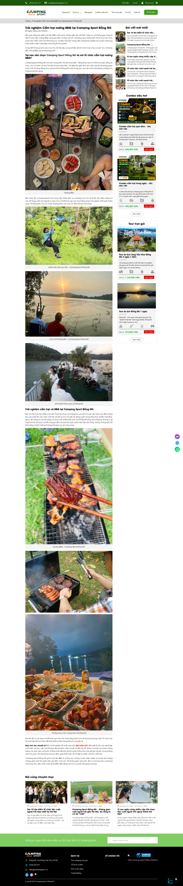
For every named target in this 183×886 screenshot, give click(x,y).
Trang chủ (66, 12)
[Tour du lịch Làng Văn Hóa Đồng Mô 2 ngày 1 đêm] (136, 239)
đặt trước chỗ (82, 745)
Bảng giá (88, 12)
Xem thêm (137, 214)
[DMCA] (131, 855)
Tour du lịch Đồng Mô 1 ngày (133, 311)
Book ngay (151, 12)
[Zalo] (177, 443)
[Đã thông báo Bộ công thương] (143, 855)
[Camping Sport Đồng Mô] (33, 854)
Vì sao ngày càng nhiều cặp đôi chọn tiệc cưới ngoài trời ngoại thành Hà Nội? (142, 56)
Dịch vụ (76, 12)
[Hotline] (177, 449)
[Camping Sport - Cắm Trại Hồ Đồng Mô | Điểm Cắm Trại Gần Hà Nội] (36, 12)
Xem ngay (149, 149)
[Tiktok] (31, 875)
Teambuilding (76, 873)
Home (27, 21)
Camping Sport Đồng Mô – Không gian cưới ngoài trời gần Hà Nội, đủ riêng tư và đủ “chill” (142, 44)
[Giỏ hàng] (156, 3)
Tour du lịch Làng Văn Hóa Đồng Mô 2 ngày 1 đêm (135, 255)
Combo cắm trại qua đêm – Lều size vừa (135, 127)
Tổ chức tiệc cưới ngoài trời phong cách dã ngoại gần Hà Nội (141, 80)
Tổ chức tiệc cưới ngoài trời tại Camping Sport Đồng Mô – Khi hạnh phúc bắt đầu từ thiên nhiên (141, 68)
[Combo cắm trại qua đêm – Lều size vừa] (136, 110)
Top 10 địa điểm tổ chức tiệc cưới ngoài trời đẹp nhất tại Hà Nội (141, 32)
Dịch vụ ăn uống (77, 869)
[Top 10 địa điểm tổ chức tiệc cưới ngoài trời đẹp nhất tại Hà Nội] (120, 36)
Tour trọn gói (116, 12)
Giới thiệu (125, 3)
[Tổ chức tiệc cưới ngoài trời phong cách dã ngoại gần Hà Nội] (120, 84)
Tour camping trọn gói (79, 860)
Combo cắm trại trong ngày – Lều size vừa (135, 184)
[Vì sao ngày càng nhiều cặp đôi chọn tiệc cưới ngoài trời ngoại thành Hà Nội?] (120, 60)
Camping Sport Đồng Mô (61, 55)
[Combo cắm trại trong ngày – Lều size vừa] (136, 167)
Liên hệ (137, 12)
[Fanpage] (27, 875)
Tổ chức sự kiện (77, 864)
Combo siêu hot (101, 12)
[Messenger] (177, 436)
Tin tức (135, 3)
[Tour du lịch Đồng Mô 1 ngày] (136, 295)
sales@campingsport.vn (58, 3)
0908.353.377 (35, 3)
